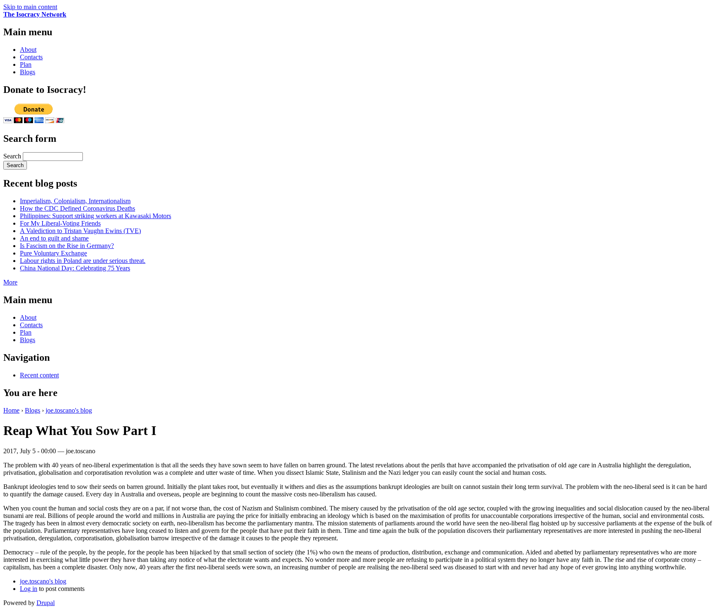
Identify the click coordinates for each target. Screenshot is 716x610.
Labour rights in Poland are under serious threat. (82, 260)
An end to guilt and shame (54, 238)
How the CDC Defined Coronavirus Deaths (77, 208)
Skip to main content (30, 6)
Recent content (39, 375)
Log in (28, 588)
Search (13, 156)
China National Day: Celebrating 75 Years (75, 268)
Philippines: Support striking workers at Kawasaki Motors (95, 215)
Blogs (27, 71)
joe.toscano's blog (69, 410)
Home (11, 410)
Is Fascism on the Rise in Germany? (67, 245)
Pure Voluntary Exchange (53, 253)
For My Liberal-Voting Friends (60, 223)
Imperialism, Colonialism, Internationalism (75, 200)
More (10, 282)
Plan (25, 64)
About (28, 49)
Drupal (45, 602)
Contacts (31, 57)
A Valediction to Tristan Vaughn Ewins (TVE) (80, 230)
